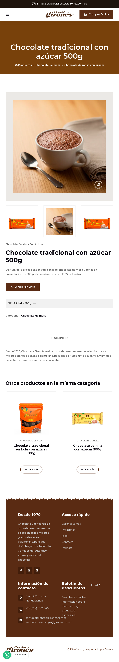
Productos (25, 65)
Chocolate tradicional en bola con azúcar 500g (31, 449)
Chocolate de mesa (48, 65)
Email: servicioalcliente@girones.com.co (61, 3)
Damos (109, 649)
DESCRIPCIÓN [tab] (59, 338)
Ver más (33, 469)
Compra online (98, 14)
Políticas (67, 547)
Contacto (67, 542)
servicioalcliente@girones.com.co (46, 617)
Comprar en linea (24, 286)
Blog (65, 535)
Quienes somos (71, 523)
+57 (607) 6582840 (37, 608)
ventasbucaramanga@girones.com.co (49, 622)
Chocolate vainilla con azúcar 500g (87, 447)
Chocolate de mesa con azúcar (84, 65)
